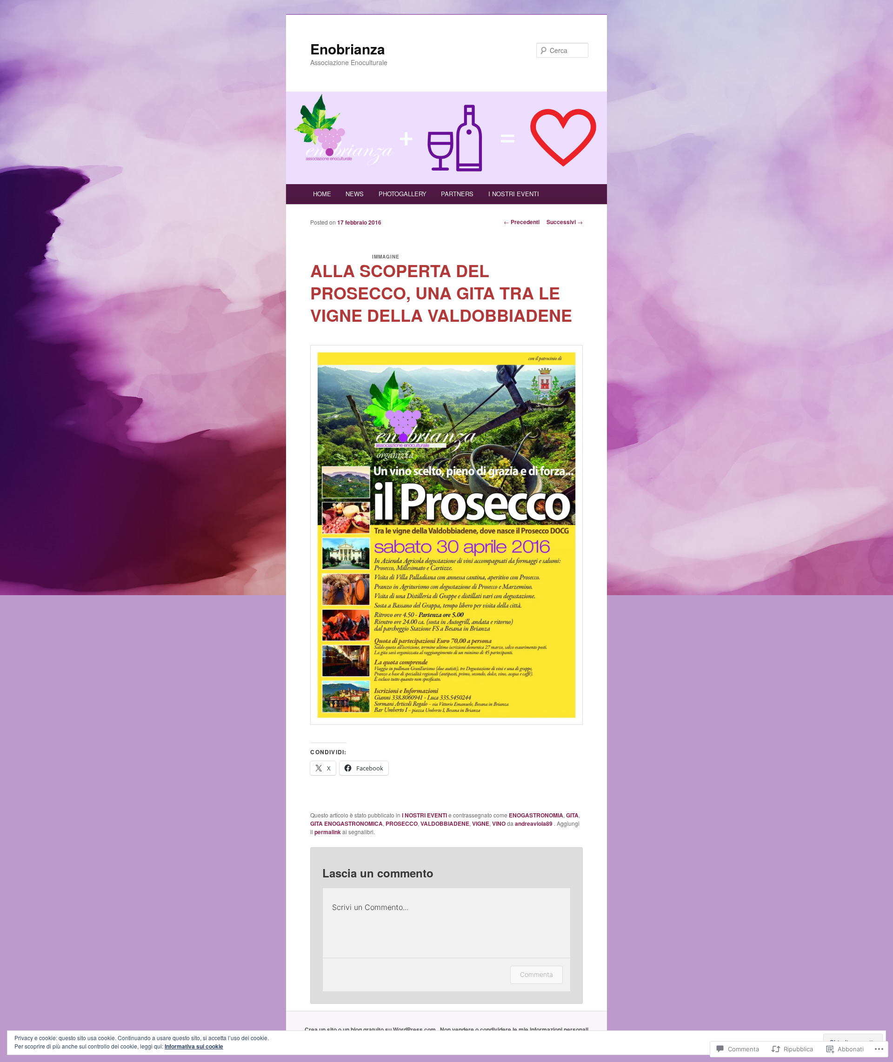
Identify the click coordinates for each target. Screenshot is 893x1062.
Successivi (564, 222)
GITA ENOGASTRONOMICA (346, 823)
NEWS (355, 193)
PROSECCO (402, 823)
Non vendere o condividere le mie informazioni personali (514, 1029)
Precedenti (522, 222)
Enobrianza (347, 49)
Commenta (536, 974)
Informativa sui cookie (194, 1046)
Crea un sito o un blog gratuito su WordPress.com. (371, 1029)
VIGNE (480, 823)
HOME (322, 193)
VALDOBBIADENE (444, 823)
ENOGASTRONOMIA (536, 815)
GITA (572, 815)
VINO (499, 823)
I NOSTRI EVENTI (513, 193)
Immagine (386, 256)
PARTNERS (457, 193)
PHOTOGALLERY (403, 193)
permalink (327, 832)
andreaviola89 (534, 823)
